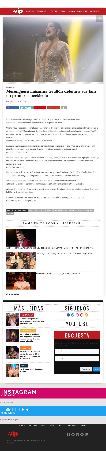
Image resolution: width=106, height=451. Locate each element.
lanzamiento (48, 210)
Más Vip (12, 101)
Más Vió (71, 11)
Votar (96, 369)
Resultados (86, 369)
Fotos (54, 11)
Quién (10, 88)
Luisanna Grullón (61, 210)
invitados (38, 210)
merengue (72, 210)
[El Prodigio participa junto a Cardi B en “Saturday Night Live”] (21, 269)
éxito (31, 210)
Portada (30, 11)
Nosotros (82, 11)
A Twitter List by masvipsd (9, 420)
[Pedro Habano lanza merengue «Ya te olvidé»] (21, 289)
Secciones (41, 11)
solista (10, 213)
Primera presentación (85, 210)
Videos (62, 11)
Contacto (94, 11)
